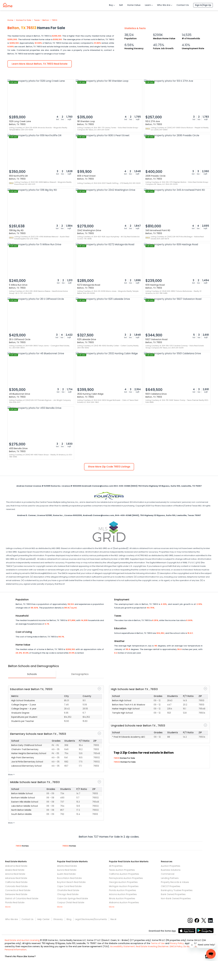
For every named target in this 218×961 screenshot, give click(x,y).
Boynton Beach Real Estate (71, 882)
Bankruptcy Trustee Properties (176, 890)
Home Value (133, 5)
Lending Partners (170, 878)
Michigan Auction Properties (124, 886)
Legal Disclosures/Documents (91, 919)
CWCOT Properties (170, 886)
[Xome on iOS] (187, 930)
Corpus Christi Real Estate (70, 902)
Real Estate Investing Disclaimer (152, 946)
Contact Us (182, 5)
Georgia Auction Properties (123, 882)
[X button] (204, 920)
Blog (69, 919)
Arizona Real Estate (15, 873)
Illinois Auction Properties (122, 898)
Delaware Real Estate (16, 894)
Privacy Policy (177, 943)
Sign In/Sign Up (203, 5)
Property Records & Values (175, 882)
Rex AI (113, 919)
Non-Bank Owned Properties (176, 898)
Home (10, 20)
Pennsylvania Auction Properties (126, 878)
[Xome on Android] (205, 930)
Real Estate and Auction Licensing (22, 940)
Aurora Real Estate (66, 869)
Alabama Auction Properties (124, 902)
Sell (121, 5)
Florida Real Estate (14, 902)
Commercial (167, 873)
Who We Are (163, 5)
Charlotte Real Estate (68, 890)
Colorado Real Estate (16, 886)
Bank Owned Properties (173, 894)
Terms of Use (158, 943)
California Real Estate (16, 882)
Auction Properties (170, 865)
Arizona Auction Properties (123, 894)
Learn (148, 5)
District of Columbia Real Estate (21, 898)
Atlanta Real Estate (67, 865)
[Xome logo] (7, 4)
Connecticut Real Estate (17, 890)
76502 (117, 761)
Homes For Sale (23, 20)
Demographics (80, 674)
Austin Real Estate (66, 873)
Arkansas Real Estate (16, 878)
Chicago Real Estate (67, 894)
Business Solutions (170, 869)
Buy (111, 5)
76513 (54, 20)
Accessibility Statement (122, 946)
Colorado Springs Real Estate (72, 898)
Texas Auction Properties (122, 869)
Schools (32, 674)
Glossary (58, 919)
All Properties (115, 865)
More (8, 906)
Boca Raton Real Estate (69, 878)
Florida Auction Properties (122, 890)
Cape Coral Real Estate (69, 886)
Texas (37, 20)
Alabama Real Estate (16, 865)
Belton (45, 20)
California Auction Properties (124, 873)
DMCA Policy (176, 946)
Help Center (43, 919)
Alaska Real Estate (14, 869)
